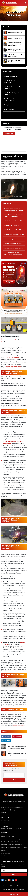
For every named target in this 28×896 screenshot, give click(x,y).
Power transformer (9, 109)
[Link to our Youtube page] (16, 880)
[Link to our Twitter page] (6, 880)
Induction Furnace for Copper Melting (13, 220)
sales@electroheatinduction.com (9, 822)
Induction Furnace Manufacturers (14, 13)
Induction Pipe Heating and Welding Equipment (13, 93)
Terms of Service (12, 889)
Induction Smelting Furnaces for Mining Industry (12, 81)
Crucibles (6, 114)
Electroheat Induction (18, 725)
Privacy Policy (21, 889)
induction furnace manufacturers (12, 366)
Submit (14, 779)
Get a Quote (14, 894)
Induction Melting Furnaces (11, 76)
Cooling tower (7, 104)
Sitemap (5, 889)
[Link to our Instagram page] (9, 880)
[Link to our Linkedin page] (13, 880)
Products (5, 801)
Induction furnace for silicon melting (13, 248)
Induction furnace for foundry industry (14, 234)
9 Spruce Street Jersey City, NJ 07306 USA (11, 828)
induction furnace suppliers (14, 357)
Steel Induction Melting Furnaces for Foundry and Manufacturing (13, 215)
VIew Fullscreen (9, 133)
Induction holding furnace (10, 239)
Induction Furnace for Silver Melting (13, 229)
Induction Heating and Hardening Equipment (12, 87)
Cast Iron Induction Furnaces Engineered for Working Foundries (13, 253)
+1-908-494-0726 (5, 820)
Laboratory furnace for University (13, 243)
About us (11, 801)
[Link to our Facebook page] (2, 880)
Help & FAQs (21, 801)
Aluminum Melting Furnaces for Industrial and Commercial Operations (13, 209)
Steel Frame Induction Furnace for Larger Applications (13, 99)
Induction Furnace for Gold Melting (13, 225)
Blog (16, 801)
